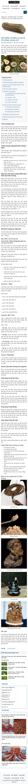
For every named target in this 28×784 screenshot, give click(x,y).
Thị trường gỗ (15, 8)
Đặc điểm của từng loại (8, 91)
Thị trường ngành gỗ (7, 702)
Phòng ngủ (5, 697)
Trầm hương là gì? (7, 80)
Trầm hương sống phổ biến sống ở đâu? (13, 82)
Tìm (25, 12)
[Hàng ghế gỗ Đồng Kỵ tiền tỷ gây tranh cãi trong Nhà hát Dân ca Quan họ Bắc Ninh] (14, 726)
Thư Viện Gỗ (14, 2)
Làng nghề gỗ (5, 690)
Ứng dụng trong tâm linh (12, 111)
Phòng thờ (4, 699)
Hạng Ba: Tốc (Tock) (11, 99)
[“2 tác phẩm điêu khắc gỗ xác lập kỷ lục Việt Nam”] (14, 753)
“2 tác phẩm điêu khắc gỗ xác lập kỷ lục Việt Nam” (14, 764)
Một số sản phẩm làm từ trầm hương (12, 117)
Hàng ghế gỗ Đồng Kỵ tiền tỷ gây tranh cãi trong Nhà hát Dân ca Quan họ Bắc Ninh (14, 737)
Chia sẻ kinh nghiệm (7, 687)
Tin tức (23, 8)
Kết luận (5, 119)
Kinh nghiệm (14, 6)
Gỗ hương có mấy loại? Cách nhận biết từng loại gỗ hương (13, 715)
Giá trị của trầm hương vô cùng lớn (11, 105)
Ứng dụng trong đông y (12, 109)
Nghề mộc (4, 692)
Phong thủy (6, 8)
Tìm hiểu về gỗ (12, 17)
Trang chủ (3, 17)
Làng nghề (22, 6)
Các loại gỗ (6, 6)
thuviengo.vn (16, 780)
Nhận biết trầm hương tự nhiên (10, 114)
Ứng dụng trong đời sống (12, 107)
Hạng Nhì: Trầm (10, 97)
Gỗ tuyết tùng (6, 743)
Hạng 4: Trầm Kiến (11, 102)
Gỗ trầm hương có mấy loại (9, 89)
